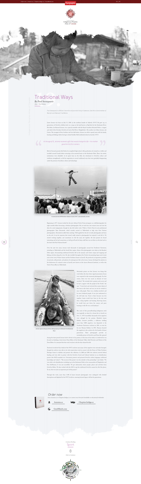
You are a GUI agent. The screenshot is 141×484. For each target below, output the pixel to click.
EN (117, 1)
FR (119, 1)
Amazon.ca (30, 1)
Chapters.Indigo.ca (39, 1)
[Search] (137, 242)
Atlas (36, 104)
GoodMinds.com (49, 1)
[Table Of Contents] (4, 242)
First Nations (42, 104)
